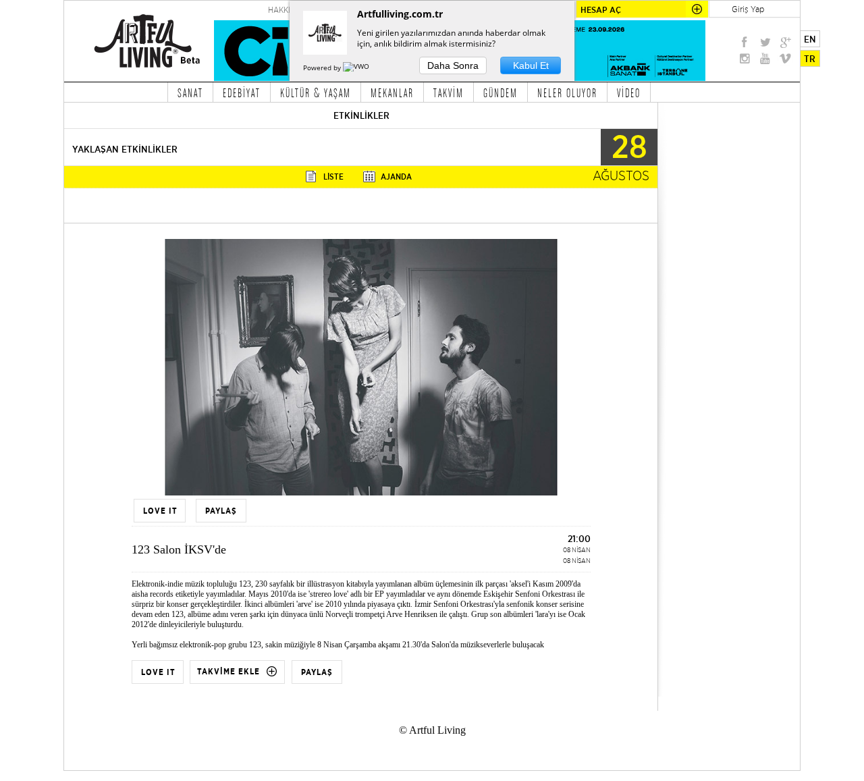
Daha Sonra (453, 65)
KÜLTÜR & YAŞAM (315, 92)
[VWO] (357, 67)
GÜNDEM (500, 92)
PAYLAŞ (317, 672)
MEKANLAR (392, 92)
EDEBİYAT (242, 92)
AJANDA (396, 176)
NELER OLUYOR (567, 92)
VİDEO (629, 92)
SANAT (190, 92)
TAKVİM (448, 92)
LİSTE (333, 176)
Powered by (323, 67)
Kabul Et (531, 65)
